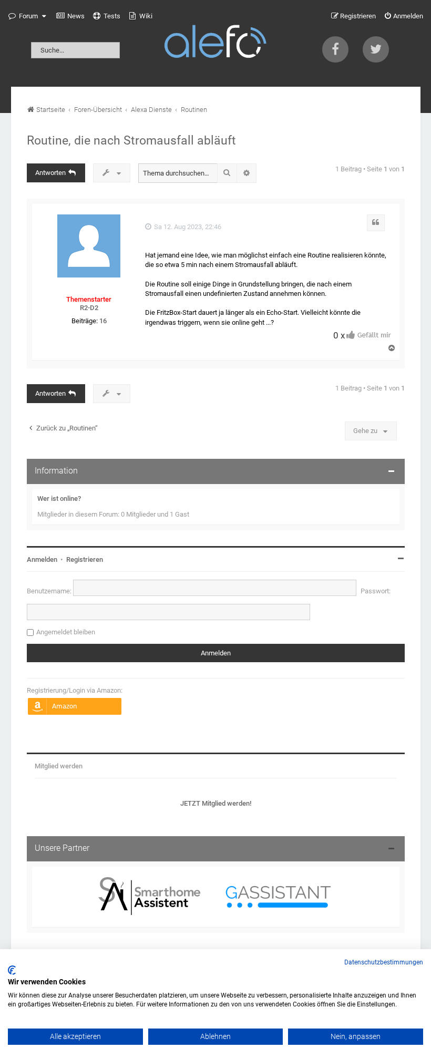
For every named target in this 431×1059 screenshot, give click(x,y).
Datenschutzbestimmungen (383, 962)
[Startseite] (215, 43)
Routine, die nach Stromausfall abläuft (131, 140)
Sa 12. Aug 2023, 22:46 (186, 227)
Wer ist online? (59, 498)
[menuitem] (70, 16)
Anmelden (42, 559)
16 (103, 321)
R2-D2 (89, 308)
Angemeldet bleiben (65, 632)
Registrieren (84, 559)
